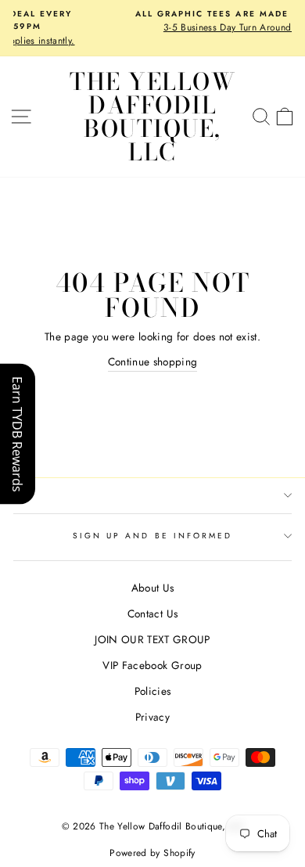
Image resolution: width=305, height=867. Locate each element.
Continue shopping (153, 361)
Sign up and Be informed (152, 535)
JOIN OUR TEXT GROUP (152, 639)
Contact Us (152, 613)
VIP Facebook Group (152, 665)
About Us (152, 587)
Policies (153, 691)
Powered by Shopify (152, 853)
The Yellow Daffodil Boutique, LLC (152, 117)
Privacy (152, 717)
